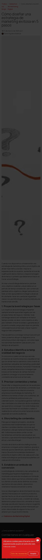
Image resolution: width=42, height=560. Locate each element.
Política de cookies (9, 546)
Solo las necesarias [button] (19, 553)
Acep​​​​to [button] (33, 553)
